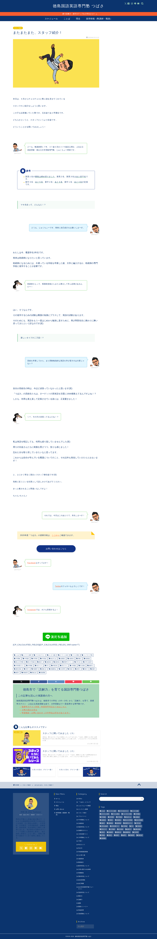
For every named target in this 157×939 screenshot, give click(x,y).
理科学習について (83, 876)
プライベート (82, 816)
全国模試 (62, 658)
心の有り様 (81, 855)
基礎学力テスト (67, 662)
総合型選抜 (81, 880)
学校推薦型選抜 (83, 851)
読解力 (93, 669)
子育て (80, 841)
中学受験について (83, 819)
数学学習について (83, 865)
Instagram (31, 610)
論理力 (17, 672)
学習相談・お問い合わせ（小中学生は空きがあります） (46, 713)
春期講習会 (53, 669)
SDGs (80, 798)
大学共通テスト (19, 665)
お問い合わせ (60, 809)
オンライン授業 (83, 809)
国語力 (40, 662)
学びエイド (39, 665)
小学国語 (73, 665)
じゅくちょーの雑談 (84, 805)
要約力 (86, 669)
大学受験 (29, 665)
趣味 (79, 903)
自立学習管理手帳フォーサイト (85, 888)
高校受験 (42, 672)
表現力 (78, 669)
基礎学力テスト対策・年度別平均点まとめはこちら (44, 707)
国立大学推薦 (31, 662)
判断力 (79, 658)
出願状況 (71, 658)
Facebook (31, 563)
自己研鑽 (81, 883)
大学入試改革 (88, 662)
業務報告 (81, 872)
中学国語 (26, 658)
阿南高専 (25, 672)
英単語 (71, 669)
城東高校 (57, 662)
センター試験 (52, 655)
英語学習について (83, 892)
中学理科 (35, 658)
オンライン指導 (27, 655)
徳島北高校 (18, 669)
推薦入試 (43, 669)
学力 (47, 665)
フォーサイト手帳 (88, 655)
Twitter (58, 586)
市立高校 (82, 665)
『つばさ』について (84, 802)
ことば (67, 18)
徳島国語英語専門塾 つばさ (78, 5)
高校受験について (83, 913)
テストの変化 (75, 655)
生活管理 (62, 669)
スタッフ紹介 (18, 28)
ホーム (58, 798)
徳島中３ (90, 665)
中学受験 (17, 658)
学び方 (80, 848)
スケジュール (51, 18)
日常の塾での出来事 (84, 869)
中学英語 (43, 658)
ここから (55, 535)
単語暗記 (87, 658)
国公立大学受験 (19, 662)
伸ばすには (53, 658)
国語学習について (83, 827)
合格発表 (81, 823)
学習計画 (54, 665)
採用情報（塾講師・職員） (99, 18)
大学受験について (83, 837)
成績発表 (81, 858)
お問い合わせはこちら (56, 550)
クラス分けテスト (39, 655)
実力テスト (64, 665)
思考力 (27, 669)
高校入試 (33, 672)
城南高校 (48, 662)
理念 (78, 18)
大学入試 (78, 662)
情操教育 (35, 669)
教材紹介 (81, 862)
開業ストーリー (83, 906)
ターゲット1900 (63, 655)
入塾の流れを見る (29, 710)
